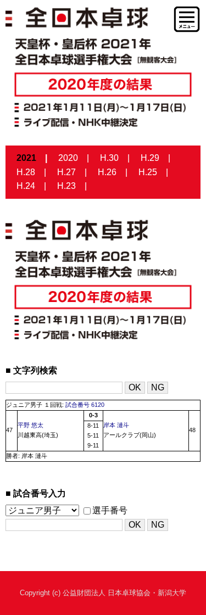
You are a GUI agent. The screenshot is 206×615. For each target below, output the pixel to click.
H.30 (109, 158)
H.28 (25, 172)
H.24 (25, 186)
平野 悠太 (30, 425)
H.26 (107, 172)
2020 (68, 158)
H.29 (150, 158)
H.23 (66, 186)
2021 (26, 158)
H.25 (147, 172)
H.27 (66, 172)
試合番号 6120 (84, 404)
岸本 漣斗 (116, 425)
